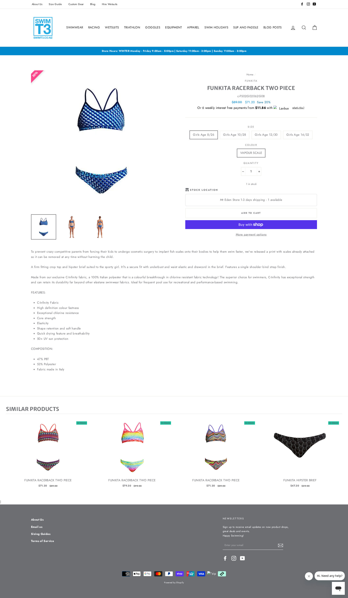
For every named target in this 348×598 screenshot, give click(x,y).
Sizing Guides (40, 534)
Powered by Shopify (174, 582)
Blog (92, 4)
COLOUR (251, 145)
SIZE (251, 127)
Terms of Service (42, 541)
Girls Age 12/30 (266, 134)
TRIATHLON (132, 27)
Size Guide (55, 4)
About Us (37, 4)
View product (48, 451)
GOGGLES (152, 27)
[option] (174, 51)
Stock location (204, 190)
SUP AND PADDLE (245, 27)
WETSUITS (112, 27)
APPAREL (193, 27)
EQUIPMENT (173, 27)
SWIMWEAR (74, 27)
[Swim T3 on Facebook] (225, 558)
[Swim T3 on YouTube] (242, 558)
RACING (94, 27)
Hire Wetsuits (109, 4)
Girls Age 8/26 (203, 134)
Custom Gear (76, 4)
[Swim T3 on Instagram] (233, 558)
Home (250, 74)
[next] (338, 456)
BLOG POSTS (272, 27)
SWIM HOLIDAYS (216, 27)
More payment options (251, 234)
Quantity (251, 163)
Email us (36, 527)
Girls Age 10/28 (234, 134)
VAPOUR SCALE (251, 153)
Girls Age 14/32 (297, 134)
